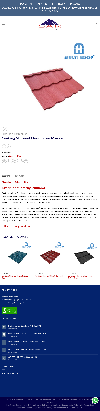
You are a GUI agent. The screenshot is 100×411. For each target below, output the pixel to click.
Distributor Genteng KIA (25, 408)
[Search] (97, 23)
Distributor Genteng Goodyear (48, 408)
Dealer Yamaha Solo (85, 405)
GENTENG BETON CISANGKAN (22, 357)
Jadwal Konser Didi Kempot (40, 405)
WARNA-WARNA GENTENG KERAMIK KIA (27, 333)
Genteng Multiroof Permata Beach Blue (15, 277)
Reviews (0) (19, 176)
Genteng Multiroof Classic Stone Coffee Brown (80, 277)
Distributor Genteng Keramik (17, 405)
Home (4, 134)
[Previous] (2, 262)
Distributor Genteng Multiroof (23, 188)
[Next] (98, 262)
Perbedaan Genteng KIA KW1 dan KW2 (24, 326)
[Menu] (3, 24)
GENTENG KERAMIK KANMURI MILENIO (27, 349)
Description (7, 176)
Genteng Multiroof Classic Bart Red (49, 276)
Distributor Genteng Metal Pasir (64, 405)
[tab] (7, 176)
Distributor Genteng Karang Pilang (65, 399)
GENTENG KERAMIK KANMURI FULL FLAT (27, 341)
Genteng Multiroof (18, 134)
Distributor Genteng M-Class (72, 408)
